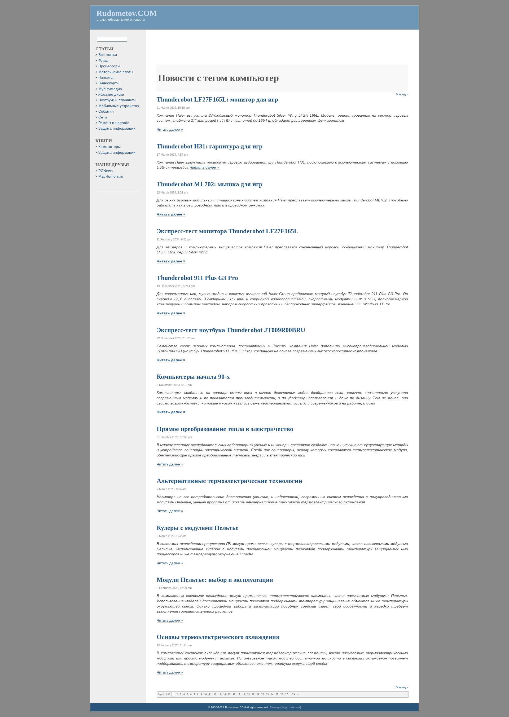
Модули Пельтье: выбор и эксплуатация (215, 579)
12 (215, 694)
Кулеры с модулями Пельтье (198, 527)
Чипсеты (105, 78)
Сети (102, 117)
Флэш (103, 61)
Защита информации (116, 128)
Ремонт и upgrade (113, 123)
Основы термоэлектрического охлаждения (218, 637)
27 (286, 694)
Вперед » (402, 94)
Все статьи (107, 55)
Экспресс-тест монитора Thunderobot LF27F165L (227, 231)
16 (234, 694)
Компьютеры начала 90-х (193, 376)
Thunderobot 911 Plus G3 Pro (197, 277)
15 (229, 694)
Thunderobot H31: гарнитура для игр (209, 146)
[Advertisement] (282, 50)
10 (205, 694)
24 (272, 694)
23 (267, 694)
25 (277, 694)
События (106, 111)
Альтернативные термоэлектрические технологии (229, 480)
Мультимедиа (110, 89)
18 (243, 694)
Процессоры (109, 66)
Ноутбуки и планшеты (117, 100)
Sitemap (275, 707)
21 (258, 694)
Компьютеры (109, 147)
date (292, 707)
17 (239, 694)
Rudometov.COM (126, 13)
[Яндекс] (102, 38)
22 (262, 694)
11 (210, 694)
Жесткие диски (111, 94)
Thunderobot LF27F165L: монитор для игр (217, 99)
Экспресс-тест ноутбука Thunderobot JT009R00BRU (231, 330)
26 (281, 694)
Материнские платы (115, 72)
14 (224, 694)
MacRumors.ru (110, 176)
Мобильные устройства (118, 106)
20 (253, 694)
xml (298, 707)
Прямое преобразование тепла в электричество (225, 428)
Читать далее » (170, 129)
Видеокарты (108, 83)
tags (284, 707)
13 (219, 694)
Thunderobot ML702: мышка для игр (209, 184)
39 (293, 694)
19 (248, 694)
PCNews (105, 171)
